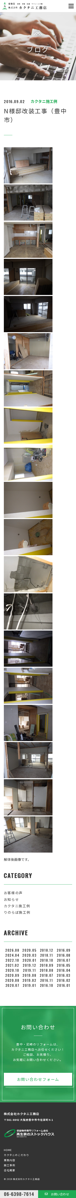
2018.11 (46, 955)
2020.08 (12, 980)
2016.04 (64, 970)
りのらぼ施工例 (17, 912)
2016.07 (64, 960)
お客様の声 (13, 892)
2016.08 (64, 955)
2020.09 (12, 975)
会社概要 (9, 1170)
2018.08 (47, 970)
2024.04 (12, 955)
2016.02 (64, 980)
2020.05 (29, 950)
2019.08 (29, 975)
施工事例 (9, 1165)
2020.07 (12, 985)
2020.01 (29, 960)
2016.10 (46, 985)
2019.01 (29, 985)
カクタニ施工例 (17, 905)
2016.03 (64, 975)
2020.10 (12, 970)
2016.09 (64, 950)
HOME (8, 1150)
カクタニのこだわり (16, 1155)
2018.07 (46, 975)
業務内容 (9, 1160)
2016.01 (63, 985)
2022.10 (12, 960)
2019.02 (29, 980)
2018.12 (46, 950)
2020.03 (29, 955)
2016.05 (64, 965)
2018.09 (47, 965)
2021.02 (12, 965)
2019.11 (29, 970)
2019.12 (29, 965)
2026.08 (12, 950)
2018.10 (46, 960)
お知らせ (11, 899)
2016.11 (46, 980)
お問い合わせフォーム (38, 1079)
